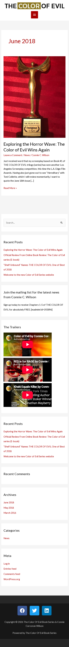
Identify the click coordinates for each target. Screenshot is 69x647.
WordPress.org (12, 579)
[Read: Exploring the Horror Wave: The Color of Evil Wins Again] (34, 96)
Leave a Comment (13, 155)
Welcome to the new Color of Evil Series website (29, 274)
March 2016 (10, 512)
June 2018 (9, 502)
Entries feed (10, 568)
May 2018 (9, 507)
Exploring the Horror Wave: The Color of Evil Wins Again (33, 250)
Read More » (10, 187)
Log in (7, 563)
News (27, 155)
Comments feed (12, 574)
